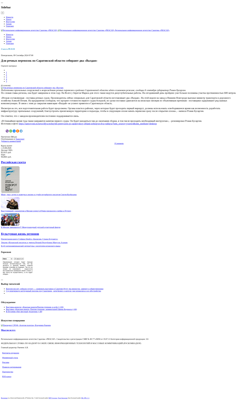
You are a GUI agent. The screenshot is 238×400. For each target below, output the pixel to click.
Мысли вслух (8, 330)
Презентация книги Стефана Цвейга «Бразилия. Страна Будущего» (29, 239)
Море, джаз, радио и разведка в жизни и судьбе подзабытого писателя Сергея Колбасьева (39, 194)
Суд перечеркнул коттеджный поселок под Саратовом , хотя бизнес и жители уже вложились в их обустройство (53, 291)
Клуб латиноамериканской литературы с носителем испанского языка (30, 246)
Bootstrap (4, 398)
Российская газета (13, 162)
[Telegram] (21, 131)
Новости (9, 17)
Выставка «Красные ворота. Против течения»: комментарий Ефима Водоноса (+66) (41, 309)
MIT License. (53, 398)
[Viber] (7, 131)
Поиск (8, 19)
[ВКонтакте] (14, 131)
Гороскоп (10, 26)
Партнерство (7, 372)
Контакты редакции (10, 353)
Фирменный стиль (10, 358)
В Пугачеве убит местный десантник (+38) (24, 312)
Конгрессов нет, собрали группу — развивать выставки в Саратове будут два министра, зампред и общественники (54, 289)
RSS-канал (6, 376)
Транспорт (19, 139)
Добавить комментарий (11, 141)
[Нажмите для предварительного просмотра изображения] (32, 88)
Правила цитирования (11, 367)
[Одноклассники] (17, 131)
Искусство (10, 22)
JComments (119, 143)
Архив (9, 24)
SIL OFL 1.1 (85, 398)
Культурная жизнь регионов (20, 233)
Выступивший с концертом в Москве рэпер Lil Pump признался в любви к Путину (36, 211)
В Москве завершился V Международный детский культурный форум (30, 227)
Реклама (5, 362)
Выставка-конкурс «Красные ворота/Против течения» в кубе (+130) (34, 307)
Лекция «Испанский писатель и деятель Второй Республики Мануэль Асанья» (34, 242)
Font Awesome (63, 398)
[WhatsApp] (10, 131)
